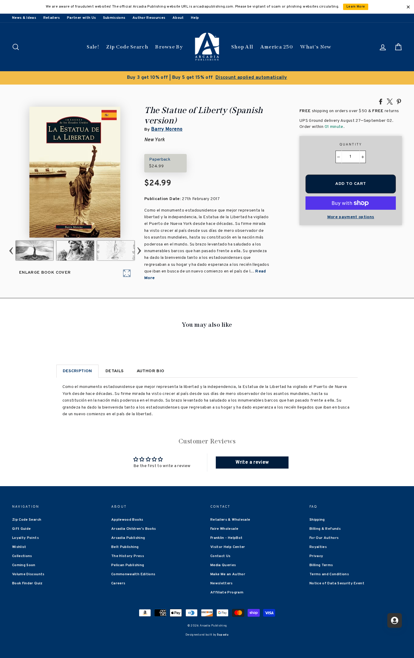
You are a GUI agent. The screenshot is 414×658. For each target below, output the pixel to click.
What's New (315, 47)
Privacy (316, 556)
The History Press (127, 556)
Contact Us (220, 556)
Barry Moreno (166, 129)
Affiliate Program (226, 592)
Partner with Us (81, 17)
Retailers (51, 17)
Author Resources (148, 17)
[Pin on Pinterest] (399, 101)
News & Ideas (24, 17)
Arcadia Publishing (128, 538)
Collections (22, 556)
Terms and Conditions (329, 574)
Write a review (252, 462)
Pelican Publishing (127, 565)
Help (195, 17)
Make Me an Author (227, 574)
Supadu (223, 635)
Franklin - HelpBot (226, 538)
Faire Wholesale (224, 528)
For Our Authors (324, 538)
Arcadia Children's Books (133, 528)
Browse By (169, 47)
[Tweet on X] (390, 101)
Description (77, 371)
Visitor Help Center (227, 547)
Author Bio (151, 371)
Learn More (355, 7)
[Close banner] (408, 7)
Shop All (242, 47)
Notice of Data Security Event (336, 583)
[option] (207, 78)
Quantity (350, 144)
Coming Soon (23, 565)
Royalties (318, 547)
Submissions (114, 17)
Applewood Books (127, 519)
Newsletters (221, 583)
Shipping (317, 519)
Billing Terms (321, 565)
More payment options (350, 217)
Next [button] (139, 250)
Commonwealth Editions (133, 574)
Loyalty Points (25, 538)
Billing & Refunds (325, 528)
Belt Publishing (125, 547)
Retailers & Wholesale (230, 519)
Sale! (93, 47)
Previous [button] (11, 250)
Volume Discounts (28, 574)
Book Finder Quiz (27, 583)
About (178, 17)
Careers (118, 583)
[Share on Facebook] (381, 101)
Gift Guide (21, 528)
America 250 (276, 47)
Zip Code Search (127, 47)
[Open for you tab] (394, 620)
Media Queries (223, 565)
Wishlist (19, 547)
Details (114, 371)
